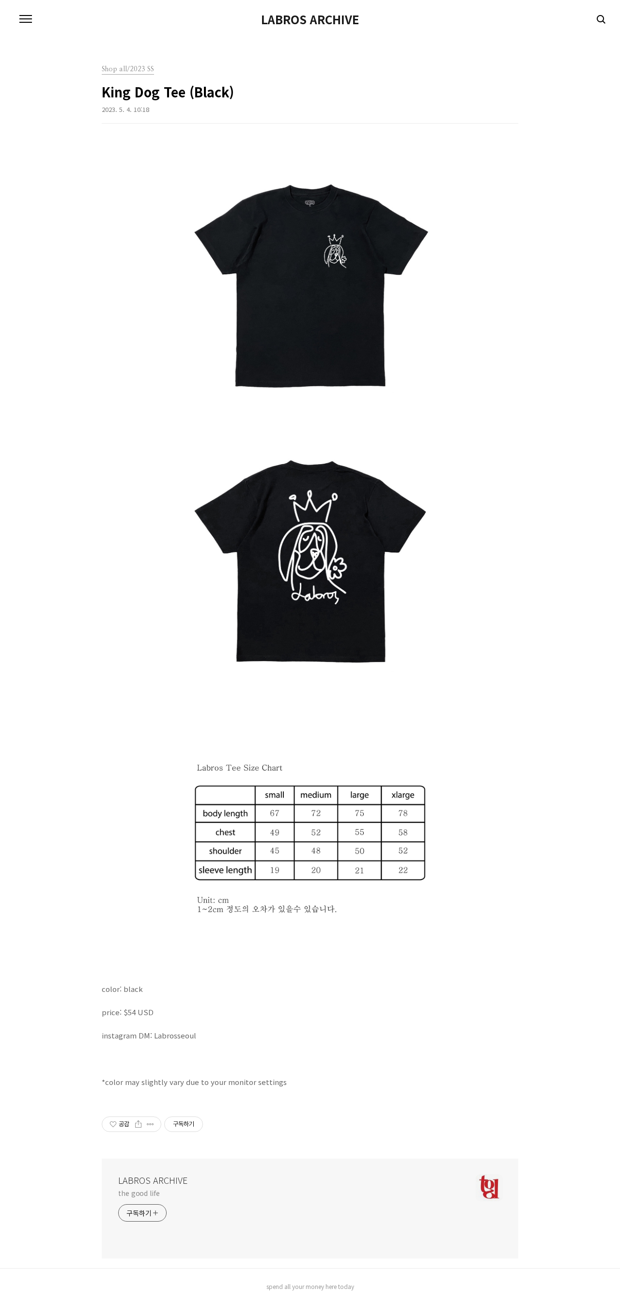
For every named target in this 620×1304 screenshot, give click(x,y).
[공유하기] (138, 1124)
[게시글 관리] (150, 1124)
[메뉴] (25, 19)
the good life (139, 1193)
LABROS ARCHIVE (310, 19)
